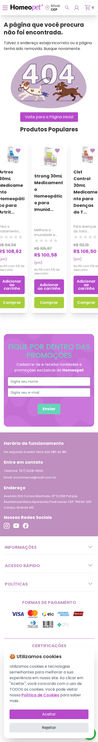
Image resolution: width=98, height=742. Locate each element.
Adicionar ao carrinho (49, 286)
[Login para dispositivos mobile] (76, 7)
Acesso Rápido (22, 566)
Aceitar (49, 714)
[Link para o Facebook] (26, 526)
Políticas (16, 584)
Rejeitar (49, 727)
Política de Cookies (40, 695)
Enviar (49, 409)
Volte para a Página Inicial (49, 117)
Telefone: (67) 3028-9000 (23, 470)
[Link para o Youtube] (16, 526)
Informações (21, 547)
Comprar (49, 302)
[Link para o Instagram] (7, 526)
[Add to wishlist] (18, 150)
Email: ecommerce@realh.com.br (30, 477)
